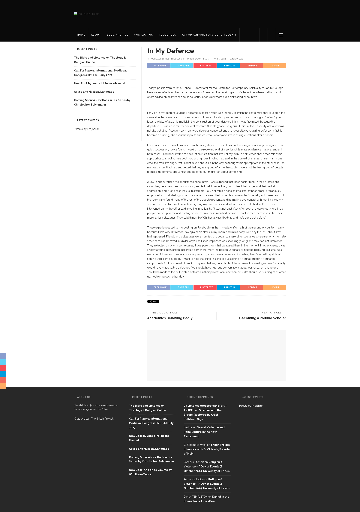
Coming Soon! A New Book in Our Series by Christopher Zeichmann (102, 102)
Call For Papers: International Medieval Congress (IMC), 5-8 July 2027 (100, 73)
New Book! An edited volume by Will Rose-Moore (150, 472)
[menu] (281, 35)
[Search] (272, 35)
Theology (176, 59)
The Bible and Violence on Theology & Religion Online (100, 60)
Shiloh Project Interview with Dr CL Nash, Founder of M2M (207, 449)
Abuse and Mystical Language (94, 91)
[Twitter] (263, 34)
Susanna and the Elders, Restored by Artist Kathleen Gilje (203, 415)
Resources (167, 34)
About (96, 34)
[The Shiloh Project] (86, 13)
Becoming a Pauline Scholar (262, 318)
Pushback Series (159, 59)
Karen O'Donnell (197, 59)
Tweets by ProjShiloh (87, 128)
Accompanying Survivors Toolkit (209, 34)
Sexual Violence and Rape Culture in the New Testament (204, 432)
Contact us (143, 34)
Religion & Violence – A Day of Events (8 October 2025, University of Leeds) (207, 467)
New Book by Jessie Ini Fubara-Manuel (99, 83)
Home (81, 34)
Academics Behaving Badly (170, 318)
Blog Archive (117, 34)
